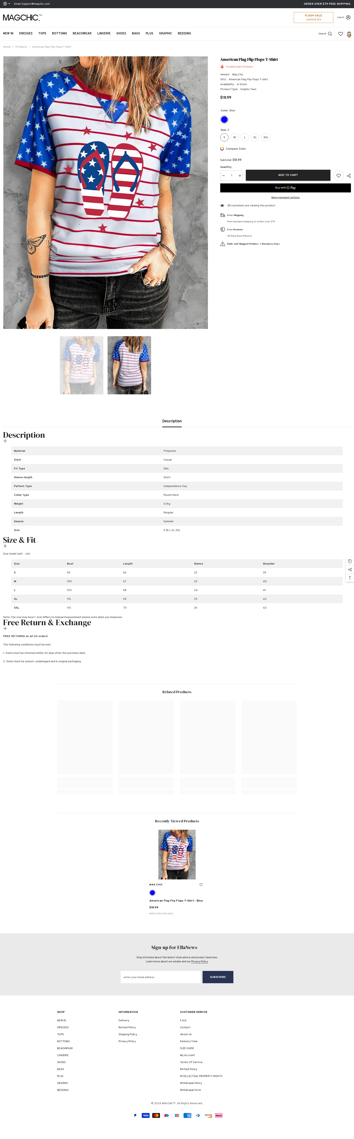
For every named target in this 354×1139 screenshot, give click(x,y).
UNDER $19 (313, 19)
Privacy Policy (199, 961)
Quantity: (226, 167)
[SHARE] (347, 176)
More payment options (285, 197)
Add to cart (288, 175)
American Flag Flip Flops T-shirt (176, 901)
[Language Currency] (7, 4)
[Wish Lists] (340, 33)
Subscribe (218, 977)
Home (7, 47)
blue (152, 893)
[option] (105, 192)
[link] (84, 785)
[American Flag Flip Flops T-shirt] (177, 854)
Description (172, 421)
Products (21, 47)
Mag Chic (237, 74)
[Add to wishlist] (339, 176)
